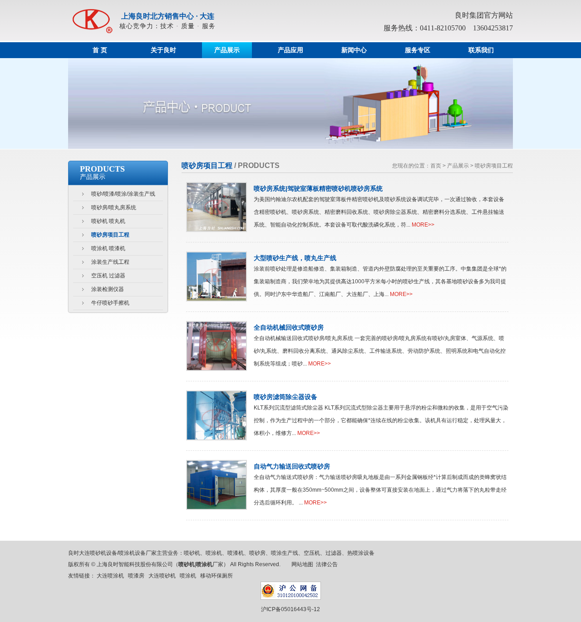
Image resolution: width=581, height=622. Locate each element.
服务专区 (417, 50)
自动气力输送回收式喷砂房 (292, 466)
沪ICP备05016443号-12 (290, 609)
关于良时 (163, 50)
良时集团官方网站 (484, 15)
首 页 (100, 50)
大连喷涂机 (110, 576)
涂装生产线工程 (110, 262)
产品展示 (227, 50)
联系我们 (481, 50)
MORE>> (423, 225)
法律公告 (327, 564)
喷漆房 (136, 576)
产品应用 (290, 50)
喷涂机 (188, 576)
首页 (435, 166)
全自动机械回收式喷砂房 (289, 327)
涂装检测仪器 (107, 289)
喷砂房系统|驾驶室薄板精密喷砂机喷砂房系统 (318, 188)
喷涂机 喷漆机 (108, 248)
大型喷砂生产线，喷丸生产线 (295, 258)
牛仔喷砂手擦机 (110, 303)
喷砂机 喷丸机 (108, 221)
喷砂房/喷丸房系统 (113, 207)
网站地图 (302, 564)
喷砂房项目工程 (110, 235)
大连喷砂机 (162, 576)
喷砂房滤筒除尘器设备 (285, 396)
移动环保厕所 (216, 576)
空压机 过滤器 (108, 275)
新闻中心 (354, 50)
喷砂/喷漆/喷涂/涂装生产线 (123, 194)
